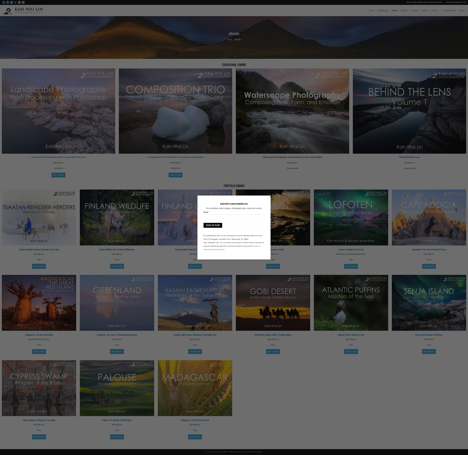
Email (206, 212)
